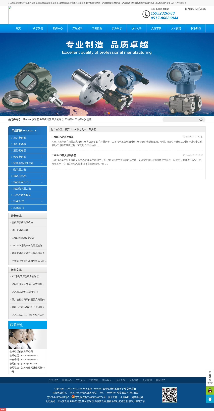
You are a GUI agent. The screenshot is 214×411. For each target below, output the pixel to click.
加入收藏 (201, 9)
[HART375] (42, 208)
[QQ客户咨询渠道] (210, 390)
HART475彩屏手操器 (63, 137)
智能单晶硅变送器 (23, 163)
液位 (25, 119)
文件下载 (156, 28)
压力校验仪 (80, 119)
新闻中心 (58, 28)
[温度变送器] (42, 157)
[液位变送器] (42, 151)
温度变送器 (19, 157)
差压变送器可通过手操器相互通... (29, 253)
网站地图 (121, 392)
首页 (18, 28)
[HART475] (42, 202)
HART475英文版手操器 (64, 155)
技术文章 (137, 28)
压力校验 (69, 119)
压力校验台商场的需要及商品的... (29, 299)
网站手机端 (137, 397)
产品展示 (77, 28)
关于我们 (38, 28)
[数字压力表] (42, 170)
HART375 (18, 207)
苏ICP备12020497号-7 (58, 397)
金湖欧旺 (125, 397)
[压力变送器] (42, 138)
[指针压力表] (42, 176)
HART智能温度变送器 (23, 238)
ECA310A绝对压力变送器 (25, 292)
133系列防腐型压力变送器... (26, 276)
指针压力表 (19, 176)
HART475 (18, 201)
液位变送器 (19, 150)
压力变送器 (58, 119)
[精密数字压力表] (42, 189)
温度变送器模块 (20, 230)
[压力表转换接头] (42, 195)
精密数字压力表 (22, 188)
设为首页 (189, 9)
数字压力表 (19, 169)
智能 (89, 119)
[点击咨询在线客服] (210, 378)
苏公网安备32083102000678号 (90, 397)
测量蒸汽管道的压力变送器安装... (29, 261)
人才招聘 (176, 28)
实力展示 (117, 28)
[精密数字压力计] (42, 183)
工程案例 (97, 28)
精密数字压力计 (22, 182)
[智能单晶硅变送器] (42, 164)
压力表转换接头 (22, 195)
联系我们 (196, 28)
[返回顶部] (210, 399)
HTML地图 (132, 392)
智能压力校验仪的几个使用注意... (29, 307)
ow (29, 119)
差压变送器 (45, 119)
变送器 (35, 119)
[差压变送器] (42, 144)
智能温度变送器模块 (22, 222)
